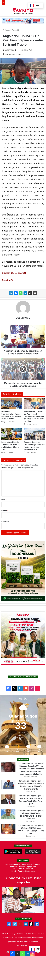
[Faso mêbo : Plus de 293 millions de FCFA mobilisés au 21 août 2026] (11, 434)
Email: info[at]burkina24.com (23, 871)
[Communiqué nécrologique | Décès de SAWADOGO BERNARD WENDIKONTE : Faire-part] (8, 814)
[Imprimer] (35, 293)
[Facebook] (12, 953)
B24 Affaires (22, 946)
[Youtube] (20, 926)
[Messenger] (16, 293)
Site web (5, 521)
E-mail (4, 510)
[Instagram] (32, 953)
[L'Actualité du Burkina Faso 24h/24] (23, 11)
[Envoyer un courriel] (15, 50)
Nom (4, 500)
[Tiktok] (31, 926)
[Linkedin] (27, 953)
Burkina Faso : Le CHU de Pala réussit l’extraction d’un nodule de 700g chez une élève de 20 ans (34, 416)
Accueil (7, 30)
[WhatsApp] (20, 293)
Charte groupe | (27, 864)
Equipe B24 (31, 866)
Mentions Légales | (13, 864)
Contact (37, 864)
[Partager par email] (30, 293)
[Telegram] (25, 293)
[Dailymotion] (36, 926)
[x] (15, 926)
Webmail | (22, 866)
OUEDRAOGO (9, 50)
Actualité (15, 30)
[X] (17, 953)
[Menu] (3, 12)
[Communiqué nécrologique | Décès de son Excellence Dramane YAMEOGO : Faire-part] (8, 799)
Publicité (13, 866)
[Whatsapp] (22, 953)
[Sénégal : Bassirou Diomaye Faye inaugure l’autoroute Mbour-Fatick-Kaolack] (34, 434)
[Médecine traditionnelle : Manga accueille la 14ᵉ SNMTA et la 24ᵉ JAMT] (11, 403)
